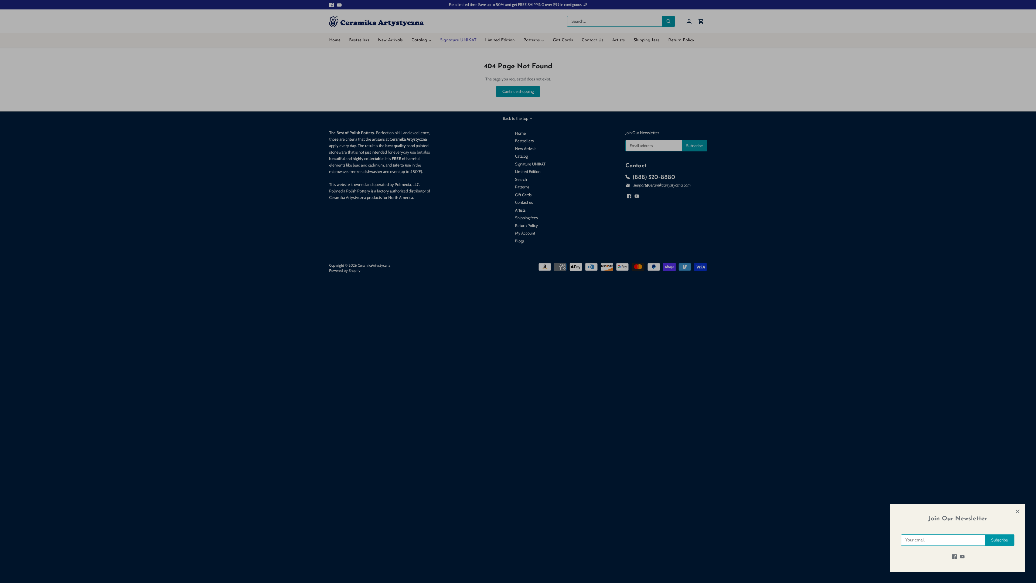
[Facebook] (954, 557)
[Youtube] (962, 557)
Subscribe (999, 540)
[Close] (1018, 511)
